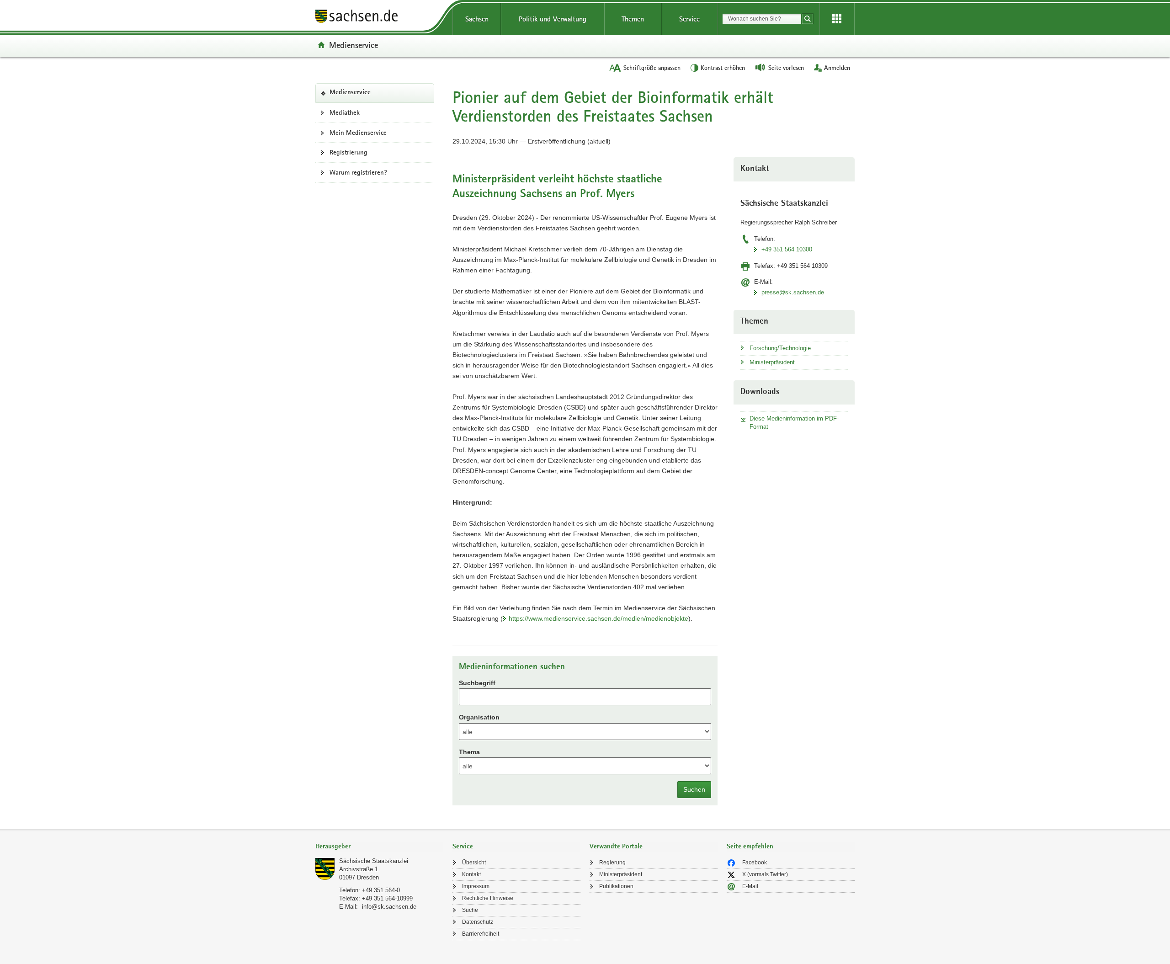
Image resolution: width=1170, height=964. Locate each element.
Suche (470, 910)
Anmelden (837, 68)
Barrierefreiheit (480, 934)
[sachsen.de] (379, 18)
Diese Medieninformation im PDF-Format (794, 422)
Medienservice (353, 44)
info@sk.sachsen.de (389, 906)
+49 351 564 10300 (786, 249)
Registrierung (348, 152)
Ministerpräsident (772, 362)
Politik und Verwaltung (552, 19)
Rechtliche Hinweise (487, 898)
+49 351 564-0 (381, 890)
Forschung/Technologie (780, 348)
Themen (633, 19)
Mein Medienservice (358, 132)
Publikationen (616, 886)
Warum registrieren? (358, 172)
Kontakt (471, 874)
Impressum (475, 886)
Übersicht (474, 862)
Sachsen (477, 19)
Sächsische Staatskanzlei (373, 860)
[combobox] (762, 18)
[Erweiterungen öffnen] (837, 19)
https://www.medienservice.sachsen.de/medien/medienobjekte (598, 618)
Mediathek (345, 112)
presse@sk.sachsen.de (792, 292)
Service (689, 19)
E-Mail (750, 886)
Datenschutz (477, 922)
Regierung (612, 862)
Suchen (694, 789)
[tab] (379, 847)
